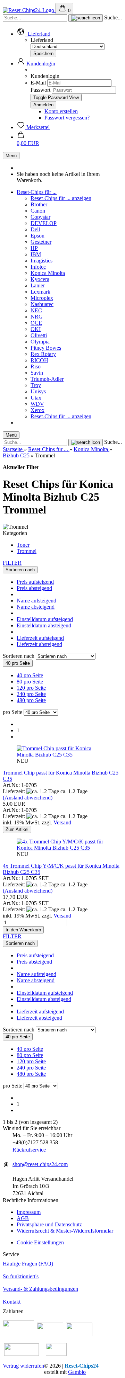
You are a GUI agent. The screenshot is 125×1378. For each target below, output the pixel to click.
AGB (23, 1218)
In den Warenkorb (23, 929)
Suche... (113, 17)
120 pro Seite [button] (31, 688)
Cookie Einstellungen (40, 1242)
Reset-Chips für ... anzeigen (61, 198)
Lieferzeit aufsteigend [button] (40, 638)
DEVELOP (44, 223)
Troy (36, 385)
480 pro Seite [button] (31, 700)
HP (34, 248)
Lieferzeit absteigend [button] (39, 644)
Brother (39, 204)
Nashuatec (42, 304)
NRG (37, 317)
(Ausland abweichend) (27, 797)
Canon (38, 211)
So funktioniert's (21, 1276)
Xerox (37, 410)
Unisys (38, 391)
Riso (36, 366)
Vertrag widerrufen (23, 1366)
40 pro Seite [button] (30, 675)
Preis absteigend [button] (34, 588)
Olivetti (39, 335)
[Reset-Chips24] (29, 10)
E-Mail (38, 83)
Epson (37, 236)
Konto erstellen (61, 111)
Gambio (77, 1372)
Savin (37, 373)
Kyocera (40, 279)
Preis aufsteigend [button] (35, 582)
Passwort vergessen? (67, 117)
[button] (33, 34)
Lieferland (42, 40)
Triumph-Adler (47, 379)
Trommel (26, 551)
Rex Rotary (43, 354)
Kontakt (11, 1302)
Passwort (40, 90)
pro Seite (12, 712)
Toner (23, 545)
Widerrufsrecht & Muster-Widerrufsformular (65, 1231)
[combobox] (20, 569)
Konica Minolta (48, 273)
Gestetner (41, 242)
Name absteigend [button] (36, 607)
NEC (36, 310)
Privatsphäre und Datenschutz (49, 1224)
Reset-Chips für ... (37, 192)
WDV (37, 404)
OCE (36, 323)
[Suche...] (85, 18)
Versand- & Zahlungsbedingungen (40, 1289)
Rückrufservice (29, 1150)
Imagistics (41, 260)
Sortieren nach (19, 656)
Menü (11, 155)
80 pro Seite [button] (30, 681)
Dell (35, 229)
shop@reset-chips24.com (40, 1164)
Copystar (40, 217)
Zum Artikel (17, 829)
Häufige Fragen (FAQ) (28, 1264)
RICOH (39, 360)
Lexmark (40, 292)
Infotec (38, 267)
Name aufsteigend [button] (36, 600)
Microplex (42, 298)
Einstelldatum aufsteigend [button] (45, 619)
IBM (36, 254)
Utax (36, 398)
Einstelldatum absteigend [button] (44, 625)
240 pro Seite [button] (31, 694)
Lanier (38, 285)
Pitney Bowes (46, 348)
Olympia (40, 341)
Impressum (29, 1212)
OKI (36, 329)
